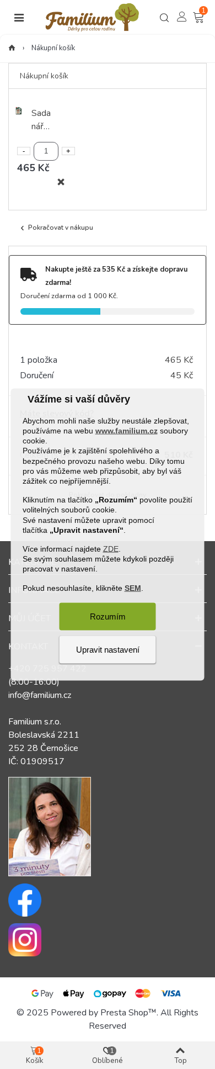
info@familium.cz (39, 695)
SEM (133, 587)
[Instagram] (107, 939)
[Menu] (18, 17)
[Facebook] (107, 900)
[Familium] (92, 17)
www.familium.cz (126, 430)
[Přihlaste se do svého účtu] (182, 16)
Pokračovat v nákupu (60, 227)
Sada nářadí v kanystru (42, 120)
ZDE (111, 548)
